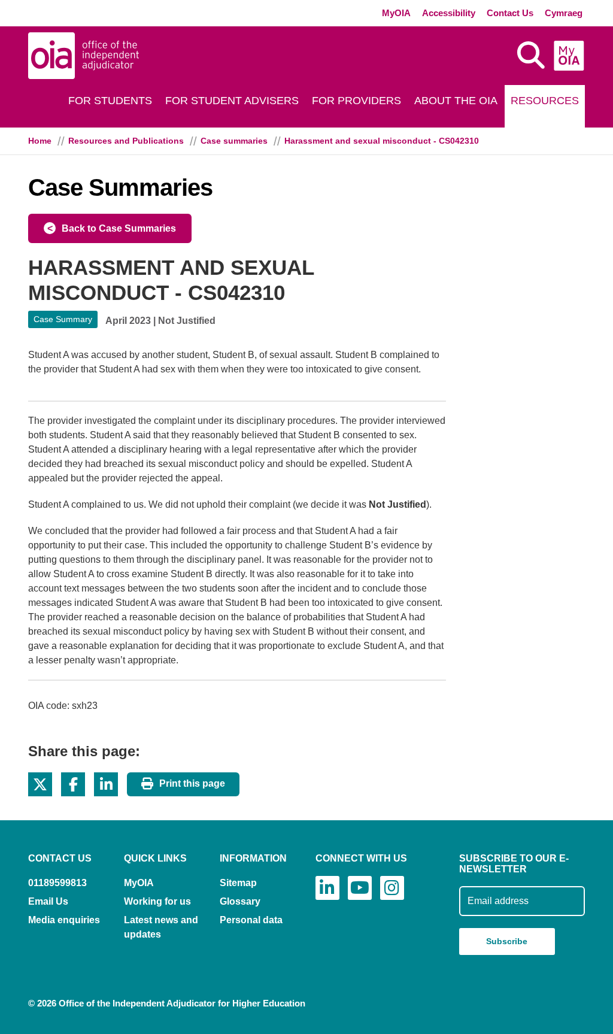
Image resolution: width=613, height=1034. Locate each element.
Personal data (251, 920)
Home (39, 140)
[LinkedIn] (327, 888)
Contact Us (510, 13)
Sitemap (238, 883)
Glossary (240, 901)
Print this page (192, 783)
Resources (545, 101)
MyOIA (396, 13)
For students (110, 101)
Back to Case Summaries (119, 228)
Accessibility (448, 13)
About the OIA (455, 101)
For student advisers (232, 101)
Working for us (157, 901)
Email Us (48, 901)
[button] (40, 784)
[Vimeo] (360, 888)
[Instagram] (392, 888)
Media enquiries (64, 920)
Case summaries (234, 140)
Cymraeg (563, 13)
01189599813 (57, 883)
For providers (356, 101)
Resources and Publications (126, 140)
